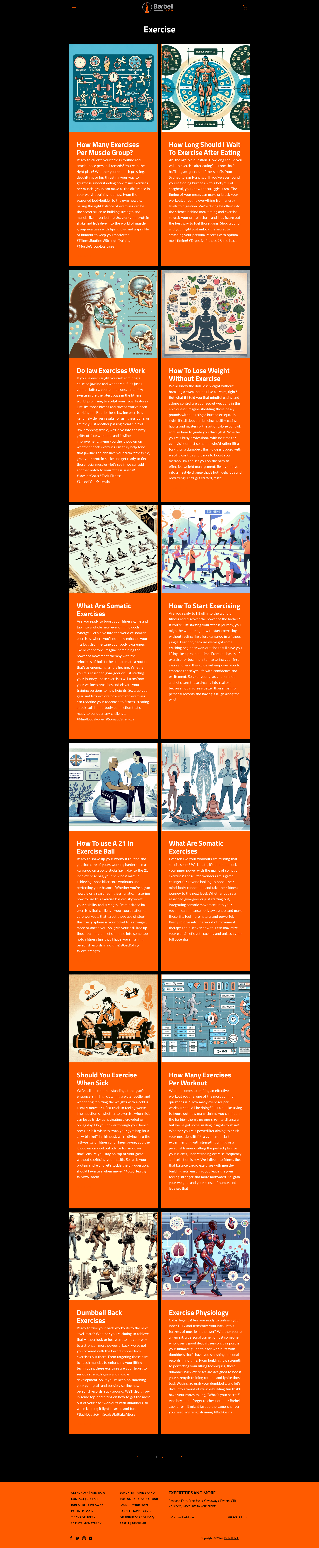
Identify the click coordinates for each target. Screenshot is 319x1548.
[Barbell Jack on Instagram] (84, 1538)
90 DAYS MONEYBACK (86, 1523)
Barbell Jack (231, 1538)
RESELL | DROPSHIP (133, 1523)
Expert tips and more (192, 1492)
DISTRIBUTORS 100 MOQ (137, 1517)
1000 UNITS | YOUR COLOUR (139, 1498)
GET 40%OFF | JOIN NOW (88, 1492)
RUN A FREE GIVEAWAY (87, 1505)
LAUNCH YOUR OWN (134, 1505)
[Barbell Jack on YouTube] (90, 1538)
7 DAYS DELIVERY (83, 1517)
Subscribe (235, 1517)
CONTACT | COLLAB (84, 1498)
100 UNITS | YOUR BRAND (137, 1492)
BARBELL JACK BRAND (135, 1511)
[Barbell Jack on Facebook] (71, 1538)
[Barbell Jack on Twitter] (77, 1538)
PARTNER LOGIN (82, 1511)
